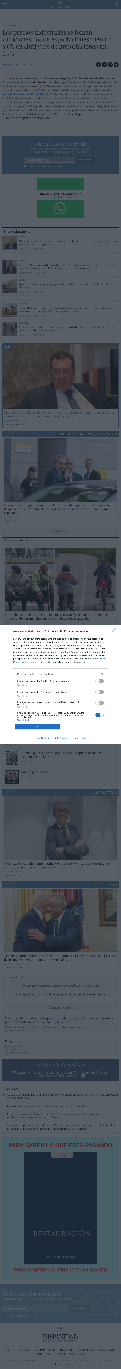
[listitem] (60, 674)
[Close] (115, 631)
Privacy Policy (78, 738)
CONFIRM (38, 726)
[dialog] (60, 684)
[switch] (99, 681)
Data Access (60, 738)
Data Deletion (42, 738)
